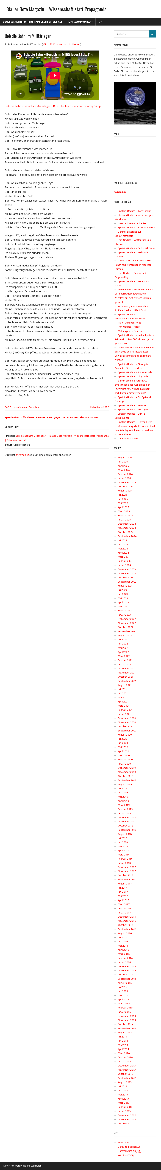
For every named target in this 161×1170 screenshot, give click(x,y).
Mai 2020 (123, 747)
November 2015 (127, 970)
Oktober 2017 (125, 875)
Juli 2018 (122, 838)
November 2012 (127, 1119)
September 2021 (127, 680)
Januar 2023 (124, 614)
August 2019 (125, 784)
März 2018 (124, 854)
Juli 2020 (122, 738)
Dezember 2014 (127, 1015)
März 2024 (124, 556)
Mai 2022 (123, 647)
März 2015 (124, 1003)
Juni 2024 (123, 544)
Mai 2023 (123, 598)
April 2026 (123, 465)
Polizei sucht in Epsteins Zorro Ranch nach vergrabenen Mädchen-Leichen (134, 264)
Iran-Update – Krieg (129, 326)
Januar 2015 (124, 1011)
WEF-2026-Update (128, 438)
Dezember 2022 (127, 618)
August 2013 (125, 1082)
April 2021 (123, 701)
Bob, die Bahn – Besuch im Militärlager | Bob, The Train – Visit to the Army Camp (53, 106)
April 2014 (123, 1049)
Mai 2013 (123, 1094)
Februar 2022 (125, 660)
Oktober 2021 (125, 676)
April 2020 (123, 751)
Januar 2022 (124, 664)
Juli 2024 (122, 540)
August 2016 (125, 933)
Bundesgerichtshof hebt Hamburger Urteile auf (32, 21)
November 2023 (127, 573)
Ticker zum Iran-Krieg (129, 322)
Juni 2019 (123, 792)
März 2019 (124, 804)
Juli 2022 (122, 639)
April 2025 (123, 507)
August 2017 (125, 883)
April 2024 (123, 552)
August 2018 (125, 833)
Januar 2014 (124, 1061)
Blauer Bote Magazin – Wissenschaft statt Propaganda (56, 9)
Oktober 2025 (125, 486)
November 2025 (127, 482)
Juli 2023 (122, 589)
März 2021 (124, 705)
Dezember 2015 (127, 966)
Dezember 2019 (127, 767)
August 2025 (125, 490)
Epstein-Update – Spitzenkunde (135, 372)
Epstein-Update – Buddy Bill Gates (136, 248)
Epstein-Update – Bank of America (136, 227)
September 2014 (127, 1028)
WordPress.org (126, 1154)
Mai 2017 (123, 896)
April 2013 (123, 1098)
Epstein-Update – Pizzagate (133, 409)
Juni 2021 (123, 693)
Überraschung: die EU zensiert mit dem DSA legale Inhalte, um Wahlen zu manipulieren (135, 430)
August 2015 (125, 982)
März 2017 (124, 904)
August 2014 (125, 1032)
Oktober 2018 (125, 825)
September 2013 (127, 1078)
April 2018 (123, 850)
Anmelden (123, 1142)
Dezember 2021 (127, 668)
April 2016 (123, 949)
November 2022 (127, 622)
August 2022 (125, 635)
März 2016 (124, 953)
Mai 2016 (123, 945)
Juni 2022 (123, 643)
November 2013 (127, 1069)
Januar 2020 (124, 763)
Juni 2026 (123, 461)
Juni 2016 (123, 941)
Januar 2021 (124, 714)
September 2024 (127, 536)
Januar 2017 (124, 912)
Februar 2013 (125, 1106)
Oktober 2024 (125, 532)
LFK (100, 21)
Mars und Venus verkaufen (132, 223)
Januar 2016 (124, 962)
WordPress (20, 1165)
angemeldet (22, 454)
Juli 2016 (122, 937)
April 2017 (123, 900)
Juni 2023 (123, 593)
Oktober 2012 (125, 1123)
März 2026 (124, 469)
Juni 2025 (123, 498)
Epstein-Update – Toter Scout (134, 210)
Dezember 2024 (127, 523)
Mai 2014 (123, 1044)
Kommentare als (129, 1150)
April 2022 (123, 651)
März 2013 (124, 1102)
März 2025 (124, 511)
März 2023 (124, 606)
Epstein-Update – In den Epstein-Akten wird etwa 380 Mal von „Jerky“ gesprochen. (134, 339)
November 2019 (127, 771)
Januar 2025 (124, 519)
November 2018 (127, 821)
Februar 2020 (125, 759)
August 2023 (125, 585)
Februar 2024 (125, 560)
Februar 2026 (125, 474)
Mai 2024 (123, 548)
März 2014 (124, 1053)
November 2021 (127, 672)
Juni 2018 (123, 842)
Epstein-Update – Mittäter (132, 405)
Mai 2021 (123, 697)
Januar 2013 (124, 1111)
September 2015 (127, 978)
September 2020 (127, 730)
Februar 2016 (125, 957)
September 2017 (127, 879)
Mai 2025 (123, 503)
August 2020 (125, 734)
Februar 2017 (125, 908)
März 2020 (124, 755)
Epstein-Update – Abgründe (133, 376)
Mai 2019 (123, 796)
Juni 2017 (123, 891)
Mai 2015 (123, 995)
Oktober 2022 (125, 627)
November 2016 (127, 920)
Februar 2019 (125, 809)
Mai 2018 (123, 846)
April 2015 (123, 999)
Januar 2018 (124, 862)
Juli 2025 (122, 494)
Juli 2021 (122, 689)
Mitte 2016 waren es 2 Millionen (61, 44)
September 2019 (127, 780)
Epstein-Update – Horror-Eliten (135, 421)
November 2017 (127, 871)
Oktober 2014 (125, 1024)
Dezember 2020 (127, 718)
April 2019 (123, 800)
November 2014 (127, 1020)
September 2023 (127, 581)
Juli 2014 (122, 1036)
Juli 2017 (122, 887)
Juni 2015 (123, 991)
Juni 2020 (123, 742)
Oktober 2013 (125, 1073)
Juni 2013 (123, 1090)
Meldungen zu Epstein (130, 330)
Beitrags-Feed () (129, 1146)
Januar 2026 (124, 478)
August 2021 (125, 685)
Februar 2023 (125, 610)
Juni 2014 (123, 1040)
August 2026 (125, 457)
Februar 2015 (125, 1007)
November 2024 (127, 527)
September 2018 (127, 829)
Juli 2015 (122, 986)
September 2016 (127, 929)
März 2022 (124, 656)
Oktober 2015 (125, 974)
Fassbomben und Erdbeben (24, 407)
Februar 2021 (125, 709)
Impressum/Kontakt (80, 21)
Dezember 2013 (127, 1065)
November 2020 (127, 722)
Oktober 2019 (125, 775)
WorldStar (36, 1165)
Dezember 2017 (127, 867)
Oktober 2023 (125, 577)
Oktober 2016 (125, 924)
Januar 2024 (124, 565)
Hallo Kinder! (97, 407)
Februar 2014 (125, 1057)
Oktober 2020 (125, 726)
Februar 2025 (125, 515)
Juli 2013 (122, 1086)
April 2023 (123, 602)
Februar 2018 (125, 858)
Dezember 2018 (127, 817)
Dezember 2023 (127, 569)
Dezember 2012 (127, 1115)
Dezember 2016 (127, 916)
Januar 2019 (124, 813)
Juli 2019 (122, 788)
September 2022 (127, 631)
